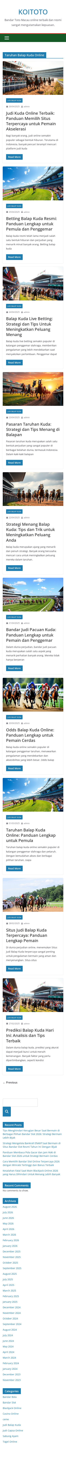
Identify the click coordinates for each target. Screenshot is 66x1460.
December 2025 (11, 1251)
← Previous (10, 1082)
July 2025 (8, 1279)
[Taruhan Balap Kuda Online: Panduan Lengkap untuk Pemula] (33, 795)
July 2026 (8, 1212)
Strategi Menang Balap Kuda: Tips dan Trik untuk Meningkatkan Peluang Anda (30, 532)
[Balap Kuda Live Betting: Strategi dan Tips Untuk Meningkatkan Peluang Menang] (33, 283)
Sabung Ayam (10, 1436)
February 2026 (11, 1240)
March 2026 (9, 1234)
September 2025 (12, 1268)
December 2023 (11, 1374)
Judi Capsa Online (13, 1430)
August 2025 (10, 1273)
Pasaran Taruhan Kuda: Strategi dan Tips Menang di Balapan (33, 429)
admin (27, 106)
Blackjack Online (12, 1408)
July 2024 (8, 1335)
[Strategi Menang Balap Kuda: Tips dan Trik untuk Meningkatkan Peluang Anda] (33, 489)
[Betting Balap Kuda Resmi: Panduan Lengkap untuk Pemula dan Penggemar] (33, 183)
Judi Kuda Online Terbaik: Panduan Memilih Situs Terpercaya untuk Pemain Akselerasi (31, 121)
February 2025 (11, 1296)
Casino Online (11, 1413)
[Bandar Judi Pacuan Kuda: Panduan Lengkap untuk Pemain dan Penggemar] (33, 594)
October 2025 (10, 1262)
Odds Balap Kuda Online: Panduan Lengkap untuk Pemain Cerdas (30, 735)
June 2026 (8, 1217)
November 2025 (12, 1257)
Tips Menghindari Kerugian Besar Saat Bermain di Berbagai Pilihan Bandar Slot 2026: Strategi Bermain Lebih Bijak (32, 1134)
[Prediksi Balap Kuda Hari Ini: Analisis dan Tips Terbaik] (33, 995)
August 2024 (10, 1329)
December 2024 (11, 1307)
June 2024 (8, 1340)
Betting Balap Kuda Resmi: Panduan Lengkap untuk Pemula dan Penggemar (31, 224)
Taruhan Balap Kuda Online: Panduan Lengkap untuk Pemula (31, 835)
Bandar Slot (9, 1402)
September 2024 (12, 1324)
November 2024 (12, 1313)
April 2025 (8, 1285)
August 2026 (10, 1206)
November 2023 (12, 1380)
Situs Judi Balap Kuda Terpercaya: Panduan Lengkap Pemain (26, 935)
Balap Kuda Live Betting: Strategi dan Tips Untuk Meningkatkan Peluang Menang (29, 326)
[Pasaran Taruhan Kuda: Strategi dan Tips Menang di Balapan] (33, 389)
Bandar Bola (10, 1397)
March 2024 (9, 1357)
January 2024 (10, 1368)
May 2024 (8, 1346)
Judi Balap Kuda (14, 100)
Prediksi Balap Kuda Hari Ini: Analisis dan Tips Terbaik (30, 1035)
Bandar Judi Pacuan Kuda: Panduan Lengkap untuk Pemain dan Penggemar (31, 635)
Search (6, 1111)
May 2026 (8, 1223)
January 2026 (10, 1245)
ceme (6, 1419)
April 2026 (8, 1229)
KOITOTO (33, 11)
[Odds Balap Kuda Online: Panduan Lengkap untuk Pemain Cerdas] (33, 695)
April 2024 (8, 1352)
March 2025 (9, 1290)
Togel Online (10, 1441)
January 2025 (10, 1301)
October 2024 (10, 1318)
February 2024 (11, 1363)
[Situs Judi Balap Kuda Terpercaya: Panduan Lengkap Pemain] (33, 895)
